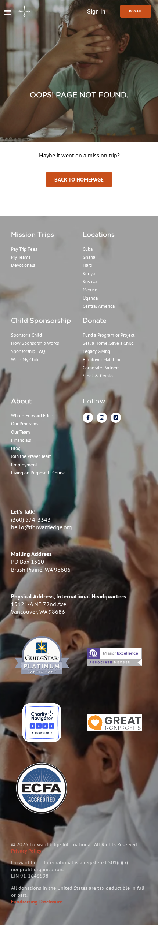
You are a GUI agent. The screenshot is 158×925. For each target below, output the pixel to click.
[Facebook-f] (88, 418)
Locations (99, 234)
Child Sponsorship (41, 320)
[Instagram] (102, 418)
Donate (95, 320)
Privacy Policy (26, 850)
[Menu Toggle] (7, 11)
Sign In (96, 11)
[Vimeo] (116, 418)
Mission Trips (32, 234)
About (21, 400)
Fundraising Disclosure (36, 901)
